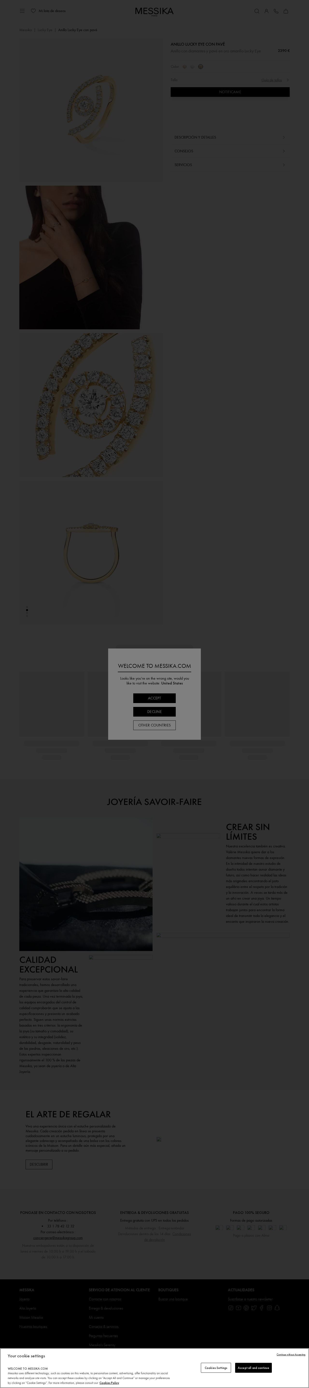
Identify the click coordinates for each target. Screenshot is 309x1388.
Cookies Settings (216, 1368)
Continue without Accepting (291, 1354)
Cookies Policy (109, 1383)
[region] (154, 1368)
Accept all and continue (253, 1368)
